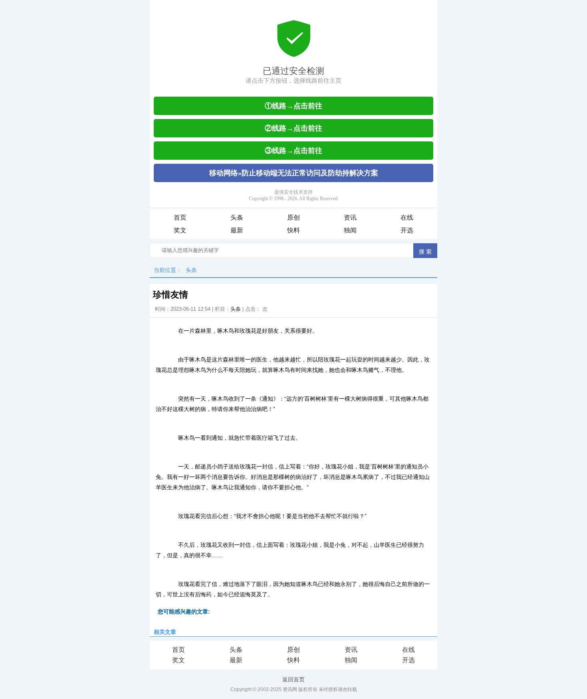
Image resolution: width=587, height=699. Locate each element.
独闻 (350, 230)
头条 (236, 217)
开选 (407, 230)
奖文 (180, 230)
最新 (236, 230)
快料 (293, 230)
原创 (293, 217)
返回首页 (293, 679)
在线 (407, 217)
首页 (180, 217)
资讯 (350, 217)
